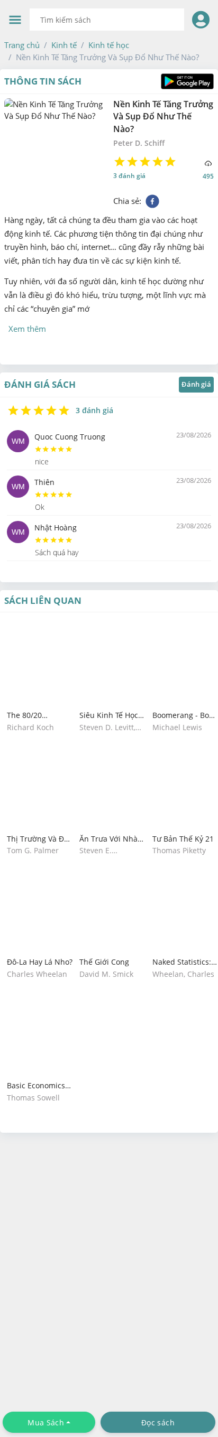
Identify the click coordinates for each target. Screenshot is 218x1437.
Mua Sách (46, 1422)
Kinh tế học (108, 45)
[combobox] (107, 19)
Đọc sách (158, 1422)
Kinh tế (64, 45)
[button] (22, 45)
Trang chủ (22, 45)
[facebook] (152, 201)
